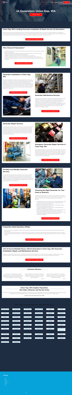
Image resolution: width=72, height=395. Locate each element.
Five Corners (27, 328)
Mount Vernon (5, 309)
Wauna (50, 321)
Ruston (61, 334)
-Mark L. (64, 278)
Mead (61, 324)
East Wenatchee (39, 317)
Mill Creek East (16, 313)
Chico (5, 317)
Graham (5, 328)
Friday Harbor (5, 342)
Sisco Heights (39, 338)
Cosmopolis (16, 328)
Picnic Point (39, 313)
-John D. (21, 278)
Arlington (28, 324)
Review (51, 2)
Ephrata (27, 313)
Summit (50, 313)
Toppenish (39, 334)
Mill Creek (61, 317)
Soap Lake (39, 321)
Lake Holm (27, 334)
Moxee (50, 334)
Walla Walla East (5, 324)
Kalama (50, 328)
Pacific (5, 313)
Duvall (61, 309)
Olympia (50, 324)
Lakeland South (38, 309)
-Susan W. (42, 278)
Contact (6, 383)
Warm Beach (27, 309)
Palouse (61, 338)
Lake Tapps (61, 321)
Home (48, 2)
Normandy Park (27, 317)
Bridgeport (50, 317)
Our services (56, 2)
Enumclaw (5, 334)
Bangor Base (50, 338)
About (61, 2)
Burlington (16, 324)
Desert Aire (16, 321)
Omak (16, 338)
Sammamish (39, 328)
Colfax (5, 338)
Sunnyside (16, 309)
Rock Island (5, 321)
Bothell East (27, 338)
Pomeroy (39, 324)
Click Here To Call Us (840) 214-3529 (34, 39)
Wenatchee (27, 321)
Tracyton (61, 313)
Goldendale (16, 342)
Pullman (16, 334)
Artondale (16, 317)
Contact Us (66, 2)
